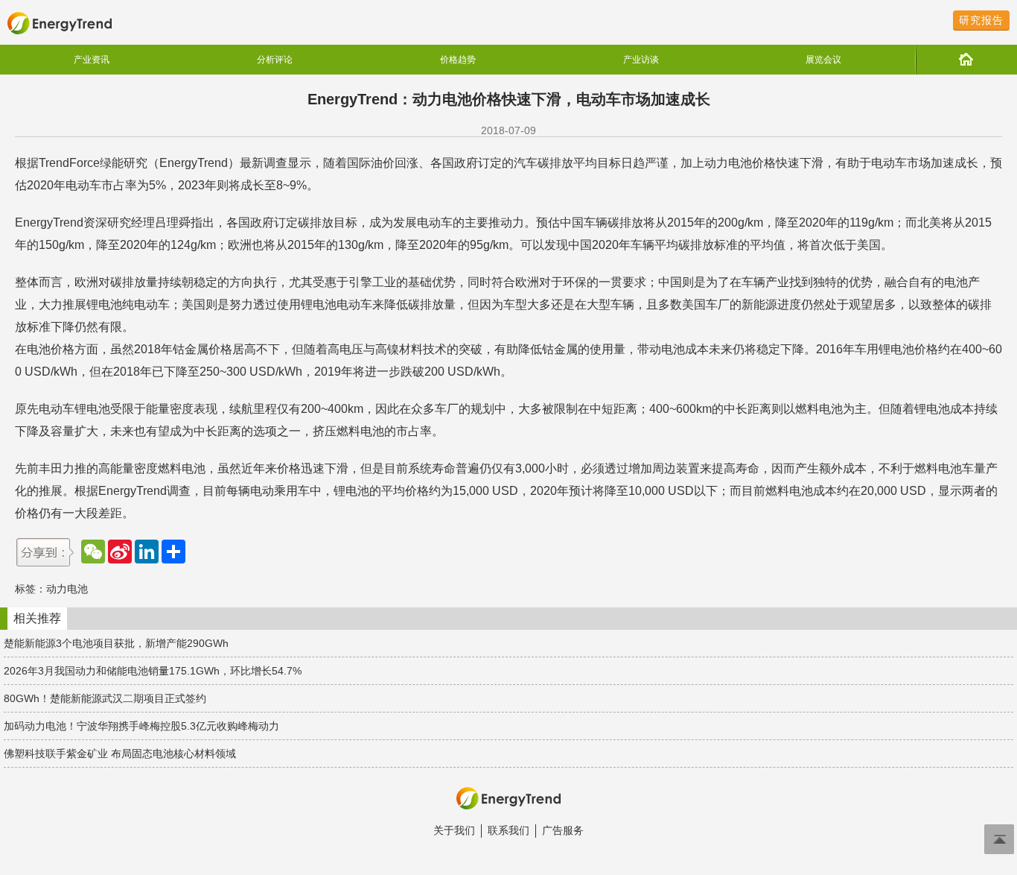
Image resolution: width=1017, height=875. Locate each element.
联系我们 (508, 830)
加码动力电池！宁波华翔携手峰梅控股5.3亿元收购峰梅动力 (141, 726)
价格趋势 (458, 59)
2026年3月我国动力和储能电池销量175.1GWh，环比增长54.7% (153, 671)
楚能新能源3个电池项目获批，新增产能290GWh (116, 643)
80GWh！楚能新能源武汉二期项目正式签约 (105, 698)
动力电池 (67, 589)
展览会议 (823, 59)
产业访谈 (641, 59)
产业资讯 (91, 59)
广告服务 (563, 830)
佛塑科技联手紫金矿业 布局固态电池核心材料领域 (120, 753)
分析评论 (275, 59)
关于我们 (454, 830)
